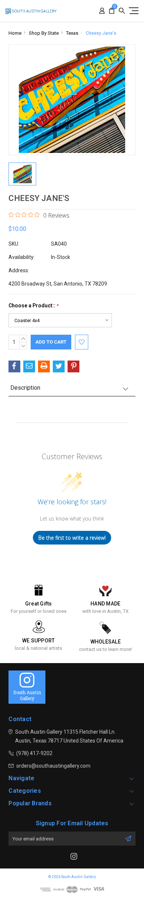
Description (25, 387)
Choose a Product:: (33, 306)
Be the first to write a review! (72, 537)
